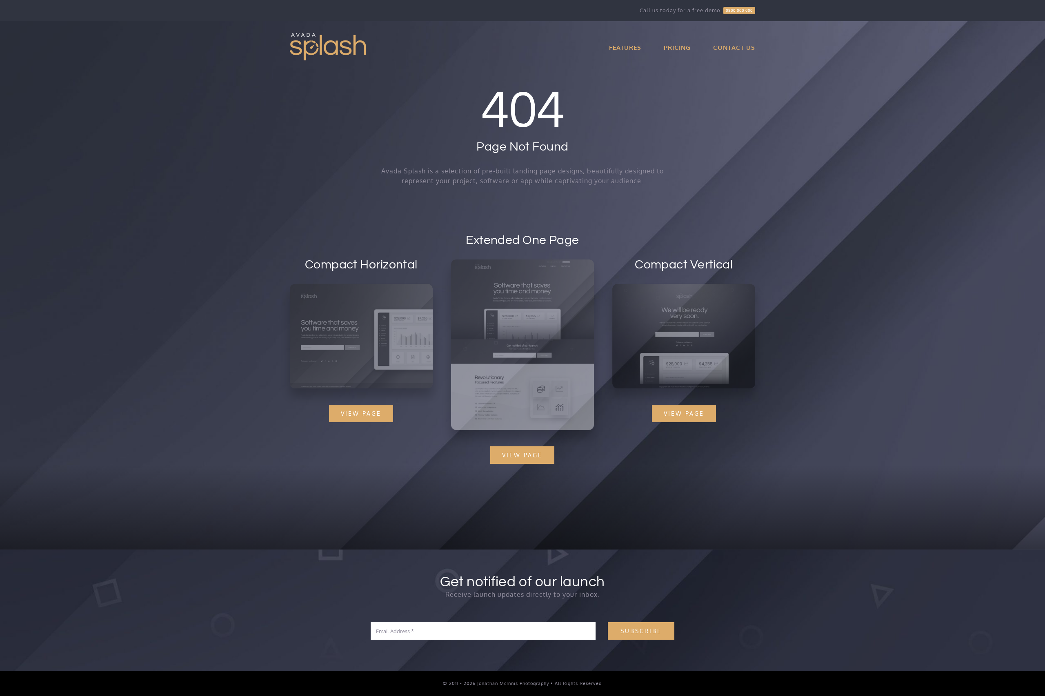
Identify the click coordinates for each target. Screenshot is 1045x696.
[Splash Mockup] (522, 263)
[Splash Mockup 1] (683, 287)
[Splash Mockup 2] (361, 287)
